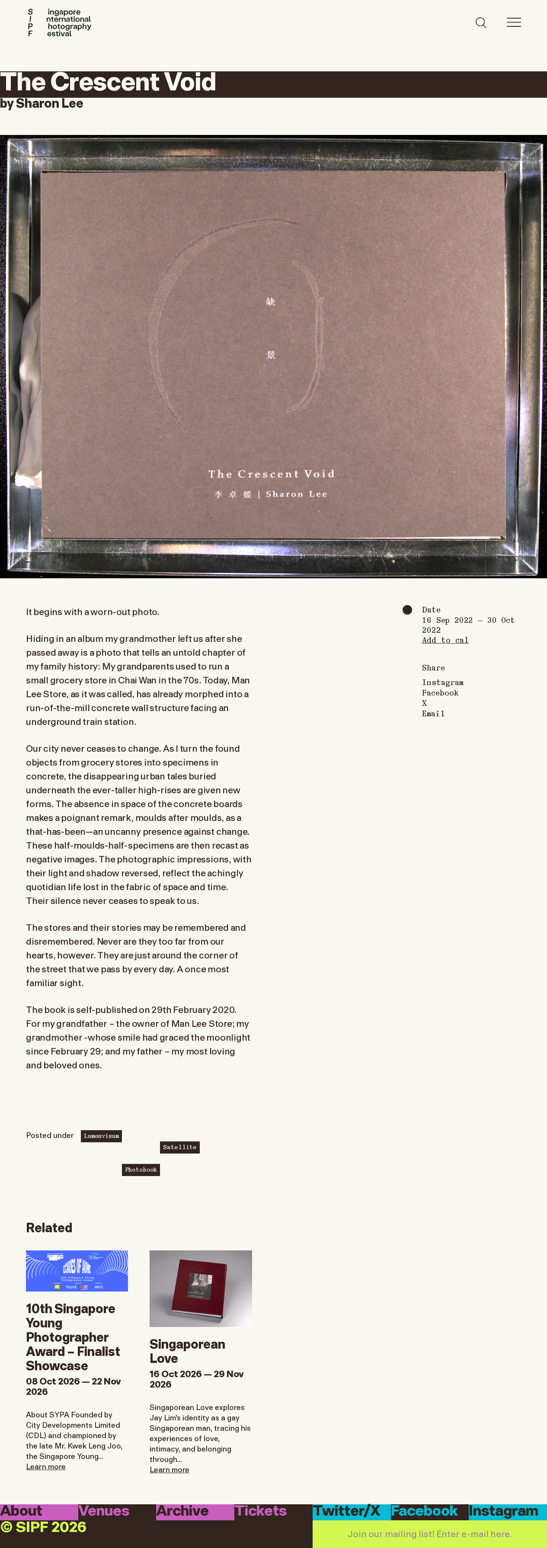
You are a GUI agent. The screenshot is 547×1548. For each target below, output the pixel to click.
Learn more (46, 1466)
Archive (182, 1511)
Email (433, 713)
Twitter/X (347, 1511)
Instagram (443, 682)
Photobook (141, 1169)
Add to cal (445, 639)
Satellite (180, 1147)
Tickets (260, 1511)
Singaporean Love (187, 1350)
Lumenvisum (101, 1135)
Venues (103, 1511)
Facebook (440, 692)
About (21, 1511)
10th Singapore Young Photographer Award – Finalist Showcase (73, 1335)
